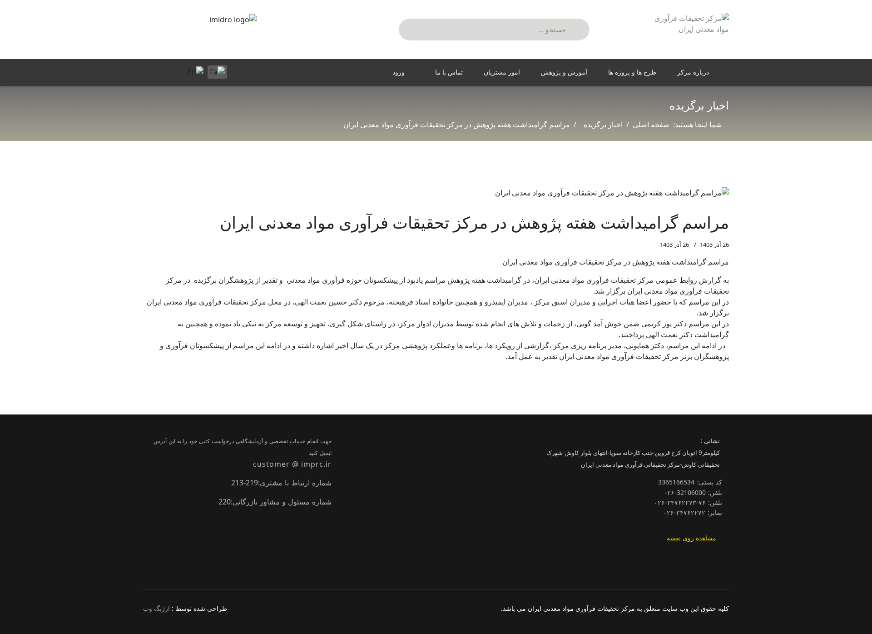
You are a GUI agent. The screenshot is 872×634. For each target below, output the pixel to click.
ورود (398, 72)
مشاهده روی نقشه (691, 538)
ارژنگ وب (156, 608)
